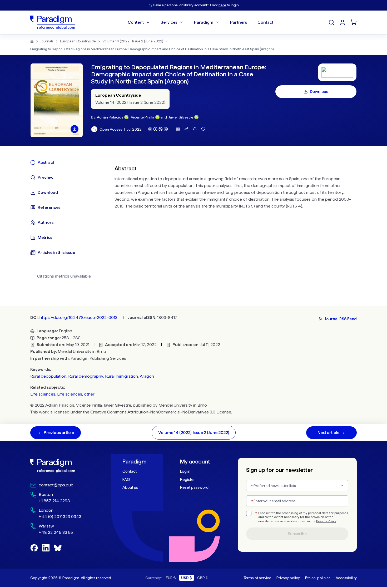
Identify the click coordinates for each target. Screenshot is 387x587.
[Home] (32, 41)
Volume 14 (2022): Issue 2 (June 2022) (132, 41)
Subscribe (297, 533)
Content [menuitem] (136, 22)
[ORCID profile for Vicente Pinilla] (157, 117)
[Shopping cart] (353, 22)
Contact (129, 471)
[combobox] (297, 485)
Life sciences (42, 394)
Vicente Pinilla (142, 117)
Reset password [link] (194, 487)
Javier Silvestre (180, 117)
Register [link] (187, 479)
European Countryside (78, 41)
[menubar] (200, 22)
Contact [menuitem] (265, 22)
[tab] (64, 162)
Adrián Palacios (110, 117)
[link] (64, 465)
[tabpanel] (236, 221)
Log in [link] (185, 471)
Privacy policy (288, 578)
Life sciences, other (76, 394)
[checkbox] (248, 513)
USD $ (186, 578)
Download (319, 91)
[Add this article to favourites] (203, 129)
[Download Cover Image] (74, 129)
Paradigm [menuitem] (203, 22)
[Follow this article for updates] (195, 129)
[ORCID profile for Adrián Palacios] (126, 117)
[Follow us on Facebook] (34, 548)
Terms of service (257, 578)
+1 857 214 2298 (54, 500)
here (222, 5)
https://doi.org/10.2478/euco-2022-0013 (78, 317)
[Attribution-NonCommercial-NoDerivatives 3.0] (158, 129)
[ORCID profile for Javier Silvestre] (196, 117)
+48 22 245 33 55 (56, 532)
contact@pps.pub (56, 484)
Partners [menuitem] (238, 22)
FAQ (126, 479)
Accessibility (346, 578)
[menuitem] (342, 22)
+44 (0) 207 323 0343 (60, 516)
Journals (46, 41)
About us (130, 487)
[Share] (186, 129)
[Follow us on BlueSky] (58, 548)
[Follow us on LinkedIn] (46, 548)
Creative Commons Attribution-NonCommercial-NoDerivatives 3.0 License (160, 412)
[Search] (331, 22)
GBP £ (202, 578)
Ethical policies (317, 578)
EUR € (171, 578)
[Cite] (178, 129)
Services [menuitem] (169, 22)
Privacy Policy (326, 521)
